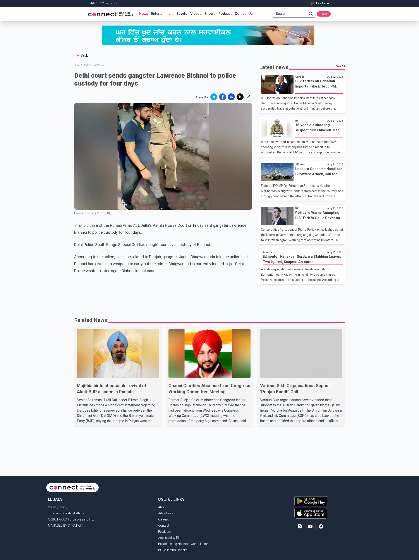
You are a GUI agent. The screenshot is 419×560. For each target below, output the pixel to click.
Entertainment (162, 14)
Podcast (225, 14)
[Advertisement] (208, 298)
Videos (195, 14)
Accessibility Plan (170, 537)
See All (340, 66)
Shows (209, 14)
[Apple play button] (310, 513)
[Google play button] (310, 501)
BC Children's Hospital (173, 550)
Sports (182, 14)
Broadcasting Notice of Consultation (183, 544)
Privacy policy (57, 507)
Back (84, 55)
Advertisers (166, 513)
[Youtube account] (310, 526)
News (143, 14)
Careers (163, 519)
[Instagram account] (299, 526)
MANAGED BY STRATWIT (65, 525)
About (162, 507)
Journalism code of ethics (66, 513)
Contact (163, 525)
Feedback (165, 531)
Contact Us (244, 14)
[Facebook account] (321, 526)
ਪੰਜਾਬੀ (324, 14)
